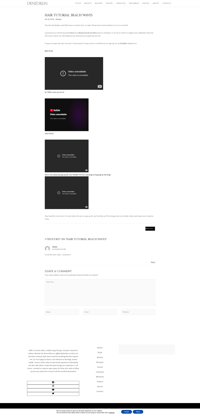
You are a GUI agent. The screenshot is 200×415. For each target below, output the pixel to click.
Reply (153, 262)
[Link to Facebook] (53, 383)
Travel (109, 3)
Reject (138, 412)
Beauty (88, 3)
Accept (126, 412)
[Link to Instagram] (53, 386)
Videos (145, 3)
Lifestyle (121, 3)
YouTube (123, 43)
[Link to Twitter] (53, 394)
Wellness (134, 3)
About (156, 3)
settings (111, 413)
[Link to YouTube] (53, 390)
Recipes (98, 3)
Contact (166, 3)
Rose (72, 33)
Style (78, 3)
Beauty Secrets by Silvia (88, 33)
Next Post (150, 229)
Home (100, 348)
